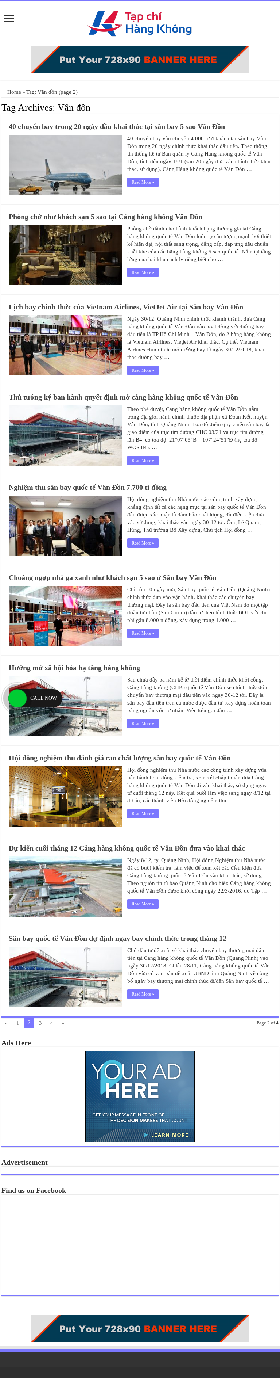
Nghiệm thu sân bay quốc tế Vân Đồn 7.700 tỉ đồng (88, 487)
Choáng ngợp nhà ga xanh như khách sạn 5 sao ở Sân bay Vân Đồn (113, 577)
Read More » (143, 182)
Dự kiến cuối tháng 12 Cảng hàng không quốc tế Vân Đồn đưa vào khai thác (127, 848)
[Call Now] (17, 698)
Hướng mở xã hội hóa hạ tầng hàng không (74, 668)
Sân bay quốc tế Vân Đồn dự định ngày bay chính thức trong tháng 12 (117, 938)
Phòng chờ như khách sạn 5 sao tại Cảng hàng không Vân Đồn (105, 217)
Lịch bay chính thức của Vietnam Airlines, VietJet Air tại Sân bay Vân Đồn (126, 307)
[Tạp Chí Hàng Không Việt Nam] (140, 21)
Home (13, 92)
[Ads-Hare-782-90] (140, 58)
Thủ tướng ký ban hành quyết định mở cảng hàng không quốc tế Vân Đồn (123, 397)
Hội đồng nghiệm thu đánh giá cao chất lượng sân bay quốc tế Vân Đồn (120, 758)
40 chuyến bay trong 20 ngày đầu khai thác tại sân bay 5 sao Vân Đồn (117, 126)
